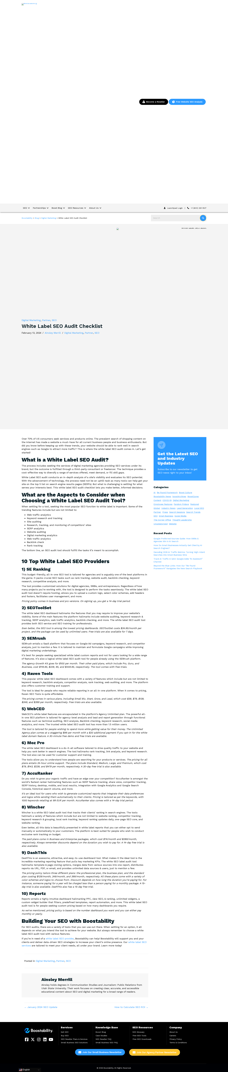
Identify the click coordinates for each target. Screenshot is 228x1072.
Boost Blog (101, 1032)
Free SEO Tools (139, 1036)
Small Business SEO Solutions (74, 1043)
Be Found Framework (167, 492)
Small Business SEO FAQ (107, 1043)
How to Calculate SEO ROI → (131, 1007)
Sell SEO (64, 1032)
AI (155, 492)
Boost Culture (185, 492)
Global (157, 508)
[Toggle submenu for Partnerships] (47, 207)
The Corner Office (162, 520)
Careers (173, 1036)
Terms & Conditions (178, 1043)
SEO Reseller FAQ (103, 1039)
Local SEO (199, 508)
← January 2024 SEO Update (40, 1007)
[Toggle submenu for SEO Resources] (85, 207)
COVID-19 (167, 500)
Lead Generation (185, 508)
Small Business (166, 516)
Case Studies (101, 1036)
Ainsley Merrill (53, 332)
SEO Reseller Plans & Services (74, 1039)
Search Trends (193, 512)
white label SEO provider (60, 938)
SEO (54, 320)
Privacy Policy (176, 1039)
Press (165, 512)
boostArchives (179, 496)
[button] (27, 1039)
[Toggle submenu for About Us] (100, 207)
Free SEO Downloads (142, 1039)
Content (157, 500)
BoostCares (193, 496)
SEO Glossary (138, 1032)
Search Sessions (177, 512)
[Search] (203, 218)
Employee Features (163, 504)
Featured (194, 504)
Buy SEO (65, 1036)
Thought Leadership (182, 520)
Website (173, 524)
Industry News (168, 508)
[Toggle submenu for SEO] (28, 207)
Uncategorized (161, 524)
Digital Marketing (31, 320)
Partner (46, 320)
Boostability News (162, 496)
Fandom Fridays (181, 504)
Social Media (180, 516)
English (26, 1070)
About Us (173, 1032)
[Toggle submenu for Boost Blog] (64, 207)
